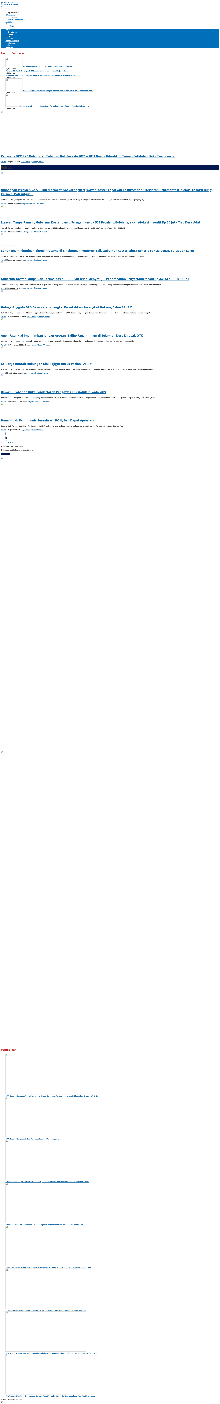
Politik (3, 162)
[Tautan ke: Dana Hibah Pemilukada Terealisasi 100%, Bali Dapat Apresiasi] (9, 415)
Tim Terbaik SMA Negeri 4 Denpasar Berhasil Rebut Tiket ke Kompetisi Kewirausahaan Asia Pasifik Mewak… (50, 1396)
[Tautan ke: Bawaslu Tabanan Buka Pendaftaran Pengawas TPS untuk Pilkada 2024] (9, 386)
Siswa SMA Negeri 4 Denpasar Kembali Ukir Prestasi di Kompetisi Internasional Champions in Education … (49, 1267)
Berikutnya (10, 442)
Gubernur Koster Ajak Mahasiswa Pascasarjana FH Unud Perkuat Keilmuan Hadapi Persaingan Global (47, 1182)
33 (6, 440)
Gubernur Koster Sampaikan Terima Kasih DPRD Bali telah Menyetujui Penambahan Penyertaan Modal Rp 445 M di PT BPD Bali (95, 279)
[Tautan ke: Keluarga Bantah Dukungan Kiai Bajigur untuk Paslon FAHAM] (9, 358)
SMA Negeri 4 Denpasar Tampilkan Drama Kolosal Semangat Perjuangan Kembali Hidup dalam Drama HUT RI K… (52, 1096)
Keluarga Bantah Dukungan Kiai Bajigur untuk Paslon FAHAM (46, 364)
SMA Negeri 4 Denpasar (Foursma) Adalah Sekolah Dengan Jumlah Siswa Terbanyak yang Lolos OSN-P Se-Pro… (51, 1353)
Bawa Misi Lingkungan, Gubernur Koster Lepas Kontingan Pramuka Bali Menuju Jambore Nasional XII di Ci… (50, 1310)
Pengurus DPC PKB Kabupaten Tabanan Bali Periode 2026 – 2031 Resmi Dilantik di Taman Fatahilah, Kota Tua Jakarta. (88, 156)
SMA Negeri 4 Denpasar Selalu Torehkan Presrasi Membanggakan (33, 1139)
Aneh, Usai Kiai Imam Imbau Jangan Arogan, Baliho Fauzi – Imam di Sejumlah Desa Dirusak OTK (72, 335)
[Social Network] (6, 24)
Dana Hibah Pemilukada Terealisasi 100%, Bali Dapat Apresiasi (47, 420)
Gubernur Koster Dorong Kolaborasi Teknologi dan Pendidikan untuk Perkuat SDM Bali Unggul (44, 1224)
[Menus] (2, 7)
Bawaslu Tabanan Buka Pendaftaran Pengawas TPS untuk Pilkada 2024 (53, 392)
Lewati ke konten (8, 2)
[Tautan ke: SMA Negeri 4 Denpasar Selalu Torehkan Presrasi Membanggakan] (46, 1137)
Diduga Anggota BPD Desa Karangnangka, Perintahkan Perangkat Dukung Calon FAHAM (66, 307)
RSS (13, 26)
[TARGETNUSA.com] (9, 4)
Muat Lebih (5, 454)
